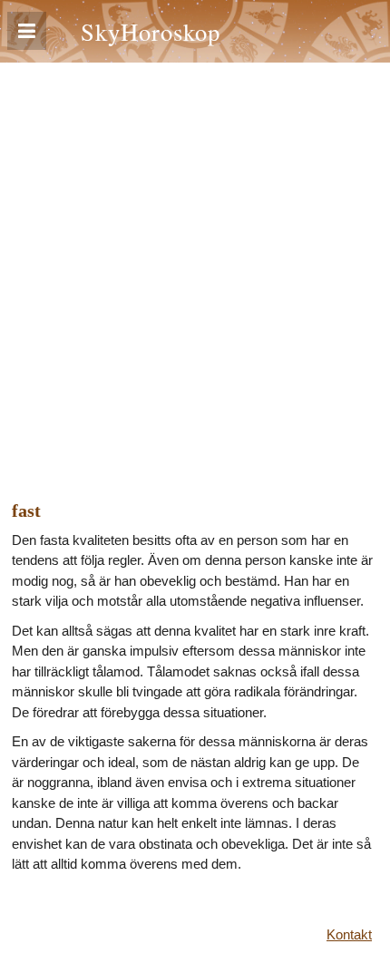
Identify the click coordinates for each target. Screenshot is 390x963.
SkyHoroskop (150, 31)
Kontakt (349, 934)
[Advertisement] (195, 267)
